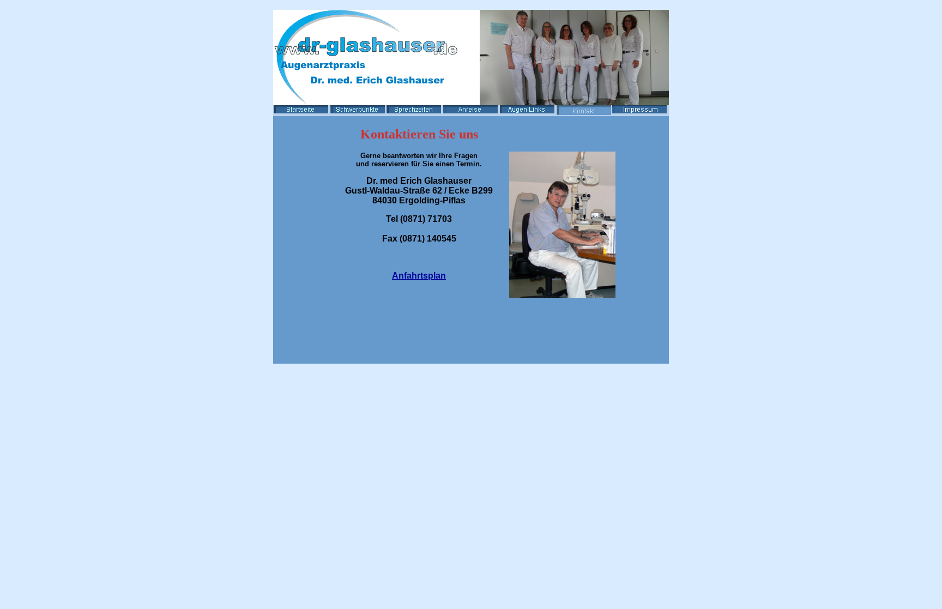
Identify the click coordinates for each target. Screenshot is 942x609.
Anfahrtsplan (419, 275)
